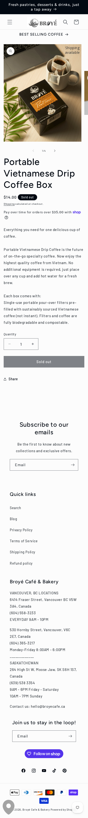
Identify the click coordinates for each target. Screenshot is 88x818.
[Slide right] (54, 150)
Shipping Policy (22, 552)
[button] (9, 22)
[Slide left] (33, 150)
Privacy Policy (21, 530)
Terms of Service (24, 541)
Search (15, 508)
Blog (13, 519)
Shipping (9, 203)
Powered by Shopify (64, 809)
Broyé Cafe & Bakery (36, 809)
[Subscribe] (72, 465)
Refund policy (21, 563)
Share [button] (13, 379)
